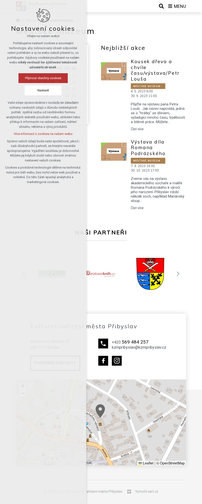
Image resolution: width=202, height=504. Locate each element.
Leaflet (147, 463)
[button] (100, 411)
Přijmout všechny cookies (43, 78)
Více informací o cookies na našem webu (43, 134)
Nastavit (43, 90)
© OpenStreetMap (170, 463)
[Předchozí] (178, 273)
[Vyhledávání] (161, 6)
